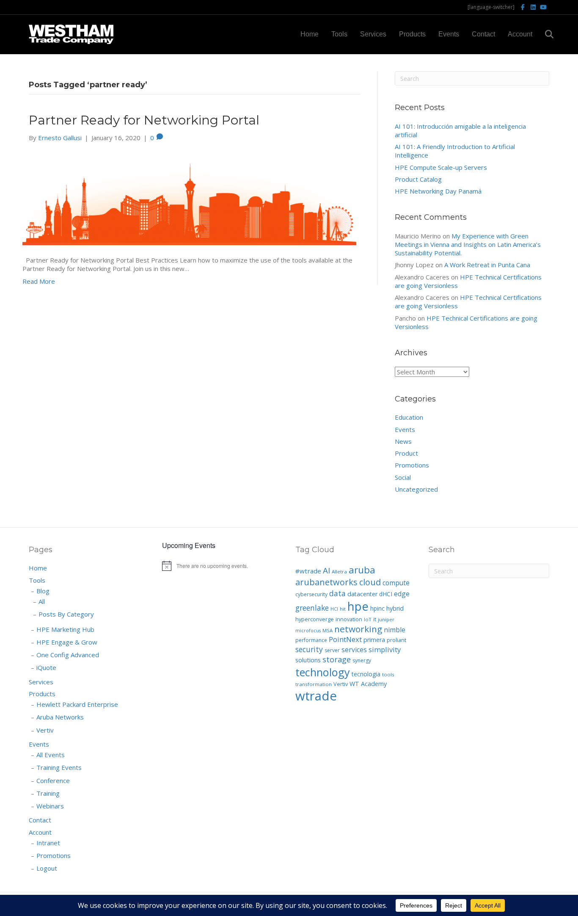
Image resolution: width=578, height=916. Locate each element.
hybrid (395, 608)
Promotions (412, 465)
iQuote (46, 667)
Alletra (339, 571)
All (42, 601)
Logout (46, 868)
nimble (394, 629)
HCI (334, 609)
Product (406, 453)
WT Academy (368, 684)
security (309, 649)
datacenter (362, 594)
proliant (396, 640)
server (332, 650)
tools (388, 674)
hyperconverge (314, 619)
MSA (327, 630)
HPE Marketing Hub (65, 629)
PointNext (345, 639)
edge (402, 593)
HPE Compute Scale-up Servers (441, 167)
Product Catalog (418, 179)
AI (326, 570)
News (403, 441)
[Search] (544, 34)
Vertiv (45, 730)
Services (373, 34)
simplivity (385, 649)
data (337, 593)
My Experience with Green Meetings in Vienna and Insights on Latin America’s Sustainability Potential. (468, 244)
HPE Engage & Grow (66, 642)
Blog (43, 591)
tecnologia (366, 674)
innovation (349, 619)
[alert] (222, 566)
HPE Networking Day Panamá (438, 191)
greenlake (312, 608)
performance (311, 640)
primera (374, 640)
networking (358, 629)
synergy (361, 660)
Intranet (48, 843)
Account (520, 34)
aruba (362, 569)
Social (403, 477)
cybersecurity (311, 594)
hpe (358, 606)
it (374, 619)
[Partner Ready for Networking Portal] (189, 198)
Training (48, 793)
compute (396, 582)
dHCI (385, 594)
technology (322, 672)
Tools (339, 34)
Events (448, 34)
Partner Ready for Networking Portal (144, 120)
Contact (483, 34)
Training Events (59, 767)
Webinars (50, 806)
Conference (53, 780)
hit (343, 609)
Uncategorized (416, 489)
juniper (386, 619)
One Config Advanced (67, 654)
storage (336, 659)
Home (309, 34)
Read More (38, 281)
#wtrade (308, 571)
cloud (370, 582)
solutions (308, 660)
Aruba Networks (60, 717)
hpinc (377, 608)
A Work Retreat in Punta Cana (487, 264)
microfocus (308, 631)
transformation (313, 684)
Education (409, 417)
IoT (368, 619)
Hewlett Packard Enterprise (77, 704)
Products (412, 34)
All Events (50, 754)
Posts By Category (66, 614)
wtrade (316, 695)
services (354, 649)
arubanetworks (326, 582)
